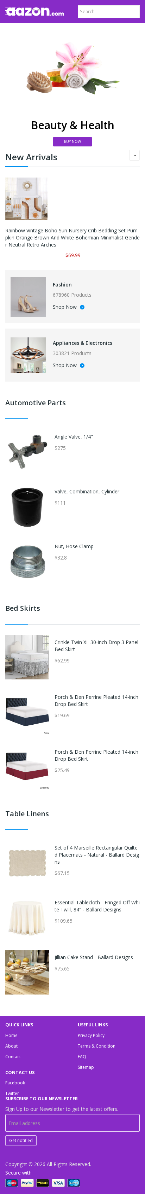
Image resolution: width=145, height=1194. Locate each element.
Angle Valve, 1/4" (74, 436)
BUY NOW (72, 141)
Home (11, 1035)
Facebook (15, 1083)
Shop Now (65, 307)
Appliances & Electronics (82, 343)
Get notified (21, 1140)
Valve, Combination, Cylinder (87, 491)
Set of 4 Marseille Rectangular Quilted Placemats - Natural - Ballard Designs (97, 854)
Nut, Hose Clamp (74, 546)
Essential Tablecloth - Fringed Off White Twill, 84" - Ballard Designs (97, 906)
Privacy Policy (91, 1035)
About (11, 1046)
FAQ (82, 1057)
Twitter (12, 1093)
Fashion (62, 284)
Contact (13, 1057)
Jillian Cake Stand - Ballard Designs (94, 957)
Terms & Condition (96, 1046)
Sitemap (86, 1067)
